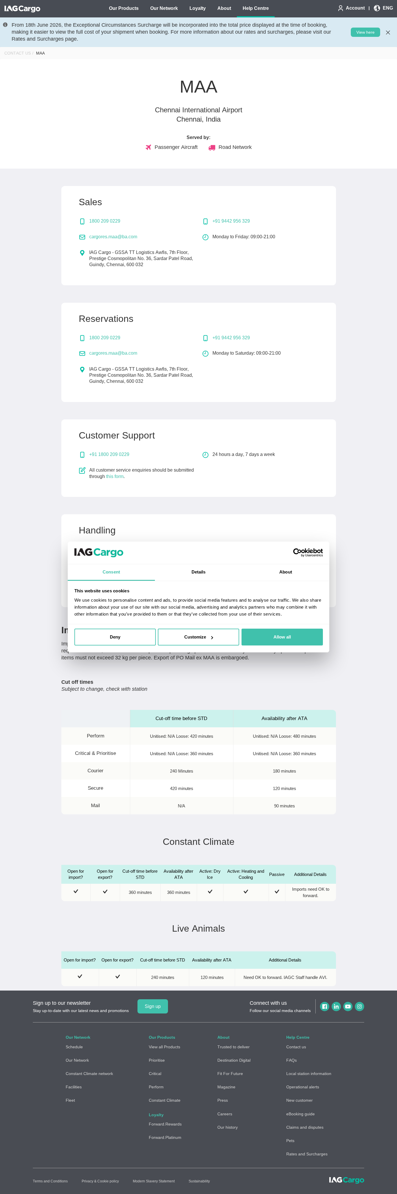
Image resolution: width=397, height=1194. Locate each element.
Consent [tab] (111, 571)
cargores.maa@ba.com (113, 236)
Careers (224, 1114)
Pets (290, 1140)
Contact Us (17, 53)
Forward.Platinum (165, 1137)
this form (115, 476)
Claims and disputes (304, 1127)
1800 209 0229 (104, 221)
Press (222, 1100)
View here (365, 32)
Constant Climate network (89, 1073)
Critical (155, 1073)
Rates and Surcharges (307, 1154)
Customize (195, 636)
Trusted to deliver (233, 1047)
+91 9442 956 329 (231, 221)
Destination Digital (234, 1060)
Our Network (77, 1060)
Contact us (296, 1047)
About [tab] (285, 571)
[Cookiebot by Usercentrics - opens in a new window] (297, 553)
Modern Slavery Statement (154, 1181)
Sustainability (199, 1181)
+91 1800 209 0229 (109, 454)
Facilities (74, 1087)
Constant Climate (164, 1100)
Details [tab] (199, 571)
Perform (156, 1087)
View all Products (164, 1047)
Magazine (226, 1087)
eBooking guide (300, 1114)
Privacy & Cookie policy (100, 1181)
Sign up (153, 1006)
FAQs (291, 1060)
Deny (115, 636)
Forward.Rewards (165, 1124)
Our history (227, 1127)
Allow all (282, 636)
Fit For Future (230, 1073)
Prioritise (157, 1060)
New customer (299, 1100)
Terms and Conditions (50, 1181)
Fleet (70, 1100)
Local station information (308, 1073)
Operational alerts (302, 1087)
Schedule (74, 1047)
